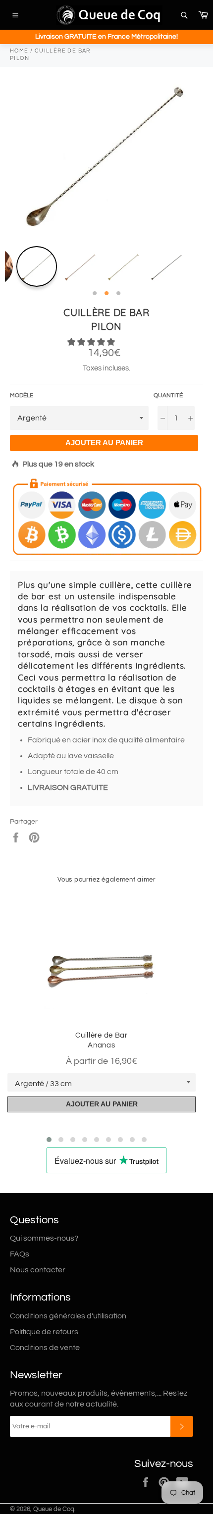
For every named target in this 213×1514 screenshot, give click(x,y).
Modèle (21, 395)
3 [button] (118, 294)
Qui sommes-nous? (44, 1238)
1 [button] (95, 294)
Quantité (168, 395)
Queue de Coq (53, 1509)
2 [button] (106, 294)
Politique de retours (44, 1332)
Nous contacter (37, 1270)
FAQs (19, 1254)
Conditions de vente (45, 1348)
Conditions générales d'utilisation (68, 1316)
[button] (91, 342)
